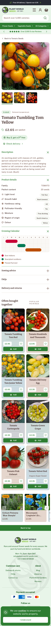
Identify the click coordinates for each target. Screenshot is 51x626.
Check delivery (13, 144)
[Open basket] (46, 10)
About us (38, 574)
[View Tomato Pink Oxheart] (13, 468)
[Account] (40, 10)
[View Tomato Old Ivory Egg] (37, 376)
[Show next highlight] (46, 31)
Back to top (25, 528)
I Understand (25, 620)
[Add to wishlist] (21, 344)
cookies (22, 610)
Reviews (38, 581)
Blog (38, 570)
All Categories (41, 26)
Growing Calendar (10, 231)
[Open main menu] (34, 10)
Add (14, 349)
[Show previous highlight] (4, 31)
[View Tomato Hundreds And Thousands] (37, 331)
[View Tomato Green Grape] (37, 422)
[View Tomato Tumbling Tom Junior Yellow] (13, 376)
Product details (9, 179)
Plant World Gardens (38, 578)
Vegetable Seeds (24, 26)
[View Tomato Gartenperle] (13, 422)
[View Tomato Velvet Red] (37, 468)
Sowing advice (9, 270)
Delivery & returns (13, 570)
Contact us (13, 578)
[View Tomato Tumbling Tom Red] (13, 331)
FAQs (4, 279)
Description (7, 152)
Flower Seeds (7, 26)
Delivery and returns (12, 288)
